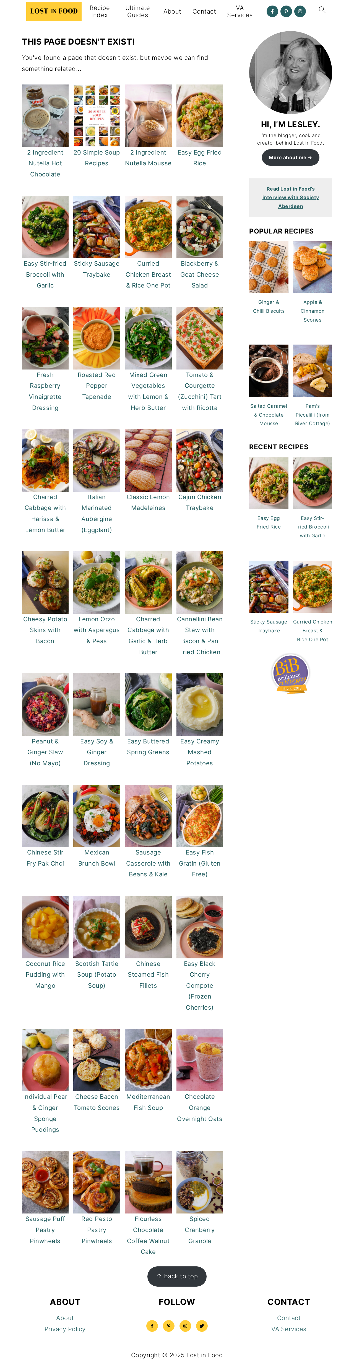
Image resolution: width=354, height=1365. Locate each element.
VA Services (240, 11)
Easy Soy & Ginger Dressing (96, 752)
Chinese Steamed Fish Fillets (148, 974)
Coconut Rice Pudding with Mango (45, 974)
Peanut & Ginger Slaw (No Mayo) (45, 752)
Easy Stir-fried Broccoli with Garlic (45, 274)
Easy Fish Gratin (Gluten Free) (200, 863)
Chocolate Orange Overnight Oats (199, 1107)
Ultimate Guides (137, 11)
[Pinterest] (286, 11)
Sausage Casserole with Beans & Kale (148, 863)
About (172, 11)
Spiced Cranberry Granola (200, 1229)
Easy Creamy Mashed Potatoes (199, 752)
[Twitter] (202, 1326)
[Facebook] (272, 11)
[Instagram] (300, 11)
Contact (204, 11)
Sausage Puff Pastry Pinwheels (45, 1229)
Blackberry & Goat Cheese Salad (199, 274)
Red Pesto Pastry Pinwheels (96, 1229)
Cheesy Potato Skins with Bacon (45, 630)
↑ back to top (177, 1276)
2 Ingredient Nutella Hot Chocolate (45, 163)
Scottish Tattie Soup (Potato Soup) (97, 974)
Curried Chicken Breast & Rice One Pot (148, 274)
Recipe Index (100, 11)
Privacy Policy (65, 1329)
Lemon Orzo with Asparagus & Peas (97, 630)
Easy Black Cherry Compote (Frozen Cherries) (200, 985)
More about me (288, 157)
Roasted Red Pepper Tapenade (97, 385)
